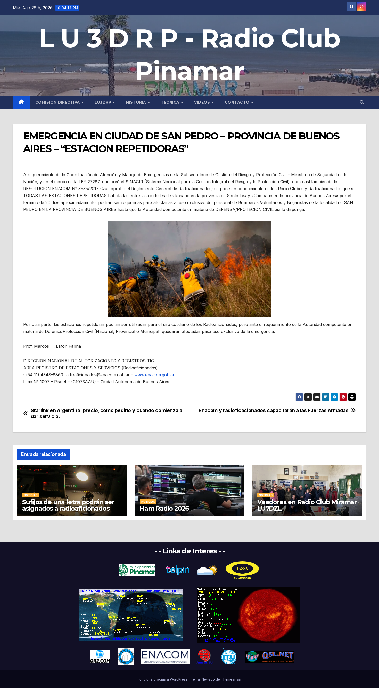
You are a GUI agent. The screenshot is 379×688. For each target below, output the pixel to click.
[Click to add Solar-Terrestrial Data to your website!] (131, 614)
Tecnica (170, 102)
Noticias (30, 495)
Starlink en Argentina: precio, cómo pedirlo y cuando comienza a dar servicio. (106, 413)
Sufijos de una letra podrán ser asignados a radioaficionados (68, 505)
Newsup (208, 679)
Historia (136, 102)
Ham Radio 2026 (164, 508)
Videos (202, 102)
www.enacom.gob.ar (154, 374)
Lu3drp (103, 102)
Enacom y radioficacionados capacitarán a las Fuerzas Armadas (273, 410)
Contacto (238, 102)
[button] (362, 102)
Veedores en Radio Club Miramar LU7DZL (307, 505)
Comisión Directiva (58, 102)
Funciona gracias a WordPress (163, 679)
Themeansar (231, 679)
